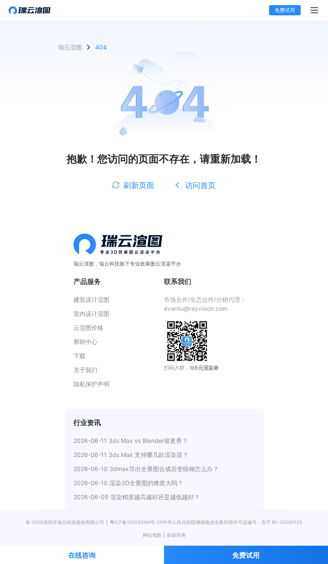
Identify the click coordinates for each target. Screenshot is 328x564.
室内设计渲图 (91, 313)
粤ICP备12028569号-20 (136, 522)
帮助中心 (85, 341)
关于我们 (85, 369)
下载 (79, 355)
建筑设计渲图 (91, 299)
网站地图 (152, 535)
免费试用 (285, 10)
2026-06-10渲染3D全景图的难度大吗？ (128, 482)
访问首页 (200, 185)
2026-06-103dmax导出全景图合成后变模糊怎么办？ (146, 468)
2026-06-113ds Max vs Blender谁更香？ (130, 440)
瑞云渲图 (70, 47)
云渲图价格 (88, 327)
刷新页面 (138, 185)
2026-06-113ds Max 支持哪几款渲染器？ (130, 454)
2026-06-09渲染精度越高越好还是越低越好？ (136, 496)
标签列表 (176, 535)
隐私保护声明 (91, 384)
